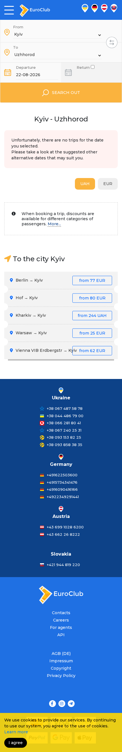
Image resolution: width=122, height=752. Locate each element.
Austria (61, 516)
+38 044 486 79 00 (65, 416)
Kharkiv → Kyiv (60, 315)
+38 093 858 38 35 (64, 444)
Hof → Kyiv (60, 297)
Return (84, 67)
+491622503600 (62, 475)
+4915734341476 (62, 482)
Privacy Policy (61, 675)
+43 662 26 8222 (63, 534)
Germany (61, 464)
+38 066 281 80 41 (64, 423)
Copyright (61, 668)
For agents (61, 627)
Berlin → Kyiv (59, 280)
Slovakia (61, 554)
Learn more (16, 731)
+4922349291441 (63, 496)
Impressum (61, 660)
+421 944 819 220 (63, 564)
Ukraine (61, 397)
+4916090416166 (62, 489)
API (61, 634)
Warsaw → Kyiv (59, 332)
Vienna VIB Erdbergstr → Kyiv (59, 350)
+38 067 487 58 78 (65, 408)
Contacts (61, 612)
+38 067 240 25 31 (64, 430)
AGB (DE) (61, 653)
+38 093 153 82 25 (64, 437)
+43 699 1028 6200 (65, 527)
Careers (61, 620)
